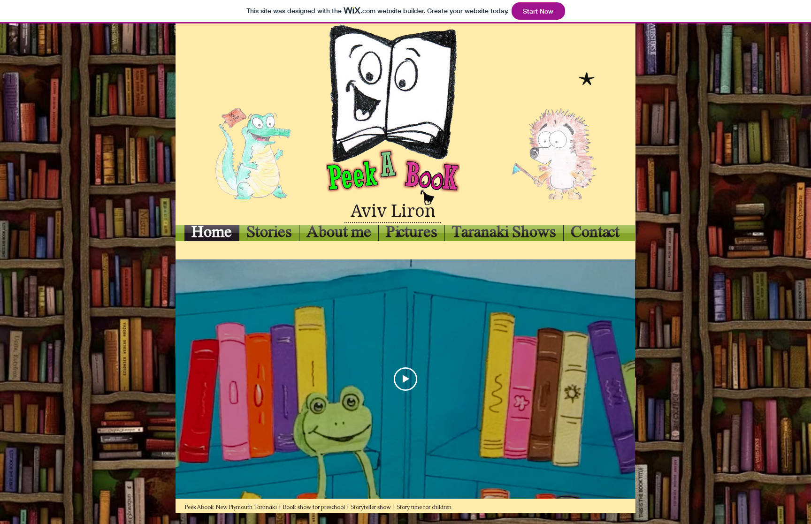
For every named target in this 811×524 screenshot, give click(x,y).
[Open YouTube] (294, 273)
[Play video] (405, 379)
